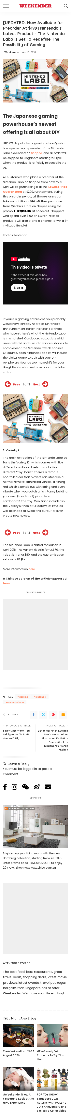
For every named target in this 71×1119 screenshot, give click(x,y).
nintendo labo (15, 702)
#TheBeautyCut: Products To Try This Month (50, 1055)
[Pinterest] (53, 715)
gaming (23, 696)
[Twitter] (43, 715)
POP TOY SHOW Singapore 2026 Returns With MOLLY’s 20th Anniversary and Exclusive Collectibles (51, 1102)
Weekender (11, 52)
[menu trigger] (8, 6)
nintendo (41, 696)
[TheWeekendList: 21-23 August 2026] (18, 1035)
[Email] (63, 715)
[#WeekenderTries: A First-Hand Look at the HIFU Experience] (18, 1079)
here (32, 569)
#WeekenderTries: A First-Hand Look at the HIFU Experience (18, 1098)
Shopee (36, 153)
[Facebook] (33, 715)
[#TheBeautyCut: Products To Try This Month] (52, 1035)
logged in (30, 769)
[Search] (65, 6)
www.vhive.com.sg (43, 868)
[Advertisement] (35, 634)
